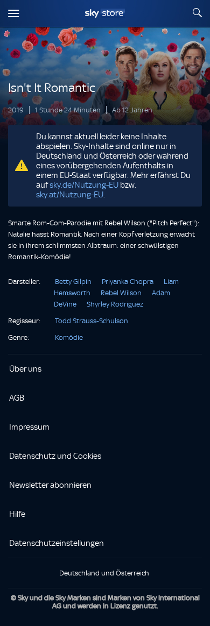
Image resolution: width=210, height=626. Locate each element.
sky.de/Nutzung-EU (84, 185)
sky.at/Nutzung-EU (69, 195)
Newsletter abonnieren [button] (50, 485)
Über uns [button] (25, 369)
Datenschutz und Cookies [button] (55, 456)
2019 (16, 110)
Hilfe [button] (17, 514)
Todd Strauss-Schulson (91, 321)
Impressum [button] (29, 427)
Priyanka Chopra (127, 282)
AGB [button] (16, 398)
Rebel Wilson (121, 293)
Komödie (69, 337)
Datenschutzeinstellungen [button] (56, 543)
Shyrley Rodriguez (115, 304)
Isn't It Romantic (51, 88)
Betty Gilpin (73, 282)
